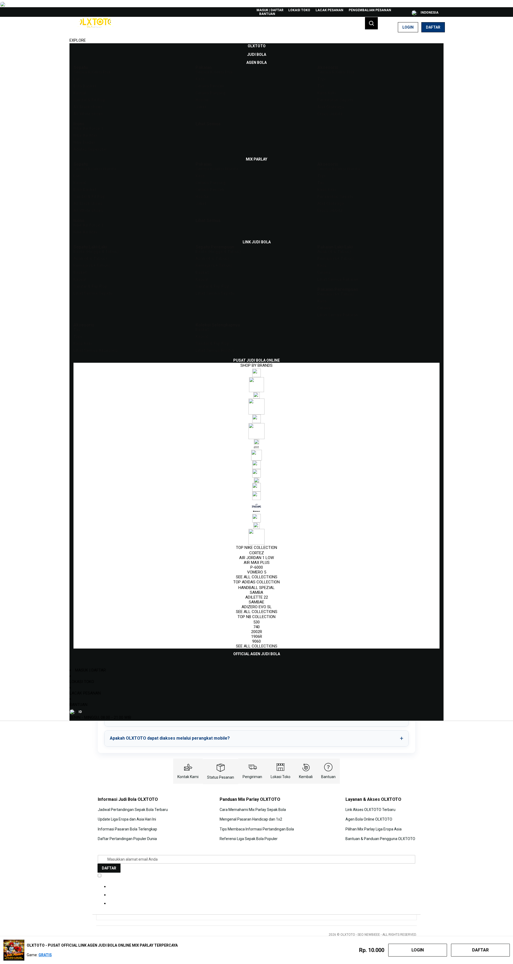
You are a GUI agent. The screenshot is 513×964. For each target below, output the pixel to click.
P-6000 (256, 567)
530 (256, 622)
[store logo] (95, 27)
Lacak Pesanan (329, 10)
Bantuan (267, 14)
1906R (256, 636)
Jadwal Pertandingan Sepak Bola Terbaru (133, 809)
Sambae (256, 602)
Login (408, 27)
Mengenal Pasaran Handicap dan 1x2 (251, 819)
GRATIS (45, 955)
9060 (256, 641)
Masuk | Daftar (269, 10)
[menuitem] (256, 46)
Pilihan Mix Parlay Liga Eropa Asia (373, 829)
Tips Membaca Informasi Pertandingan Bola (257, 829)
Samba (256, 592)
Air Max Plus (257, 562)
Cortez (256, 553)
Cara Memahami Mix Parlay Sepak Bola (253, 809)
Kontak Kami (188, 777)
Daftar (433, 27)
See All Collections (256, 577)
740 (256, 627)
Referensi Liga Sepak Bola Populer (249, 839)
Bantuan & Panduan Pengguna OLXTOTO (380, 839)
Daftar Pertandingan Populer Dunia (127, 839)
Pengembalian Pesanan (370, 10)
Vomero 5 (256, 572)
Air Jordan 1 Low (256, 557)
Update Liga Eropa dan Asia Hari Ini (127, 819)
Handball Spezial (256, 587)
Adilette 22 (256, 597)
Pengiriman (252, 777)
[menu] (256, 350)
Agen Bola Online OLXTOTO (368, 819)
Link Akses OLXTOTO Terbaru (370, 809)
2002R (256, 631)
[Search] (371, 23)
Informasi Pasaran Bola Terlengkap (127, 829)
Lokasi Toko (299, 10)
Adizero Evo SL (257, 606)
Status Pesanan (220, 777)
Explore (77, 40)
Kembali (306, 777)
